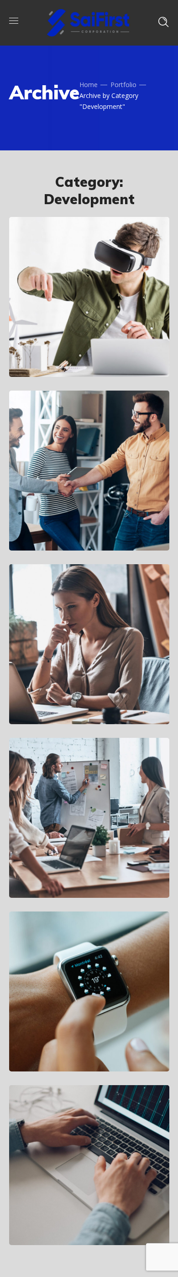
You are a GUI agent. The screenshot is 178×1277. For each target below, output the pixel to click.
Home (88, 84)
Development (56, 336)
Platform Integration (64, 1039)
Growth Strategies (83, 872)
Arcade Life (65, 351)
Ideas (92, 510)
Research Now (72, 698)
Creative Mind (71, 525)
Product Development (69, 1213)
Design (45, 1191)
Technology (104, 336)
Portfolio (123, 84)
